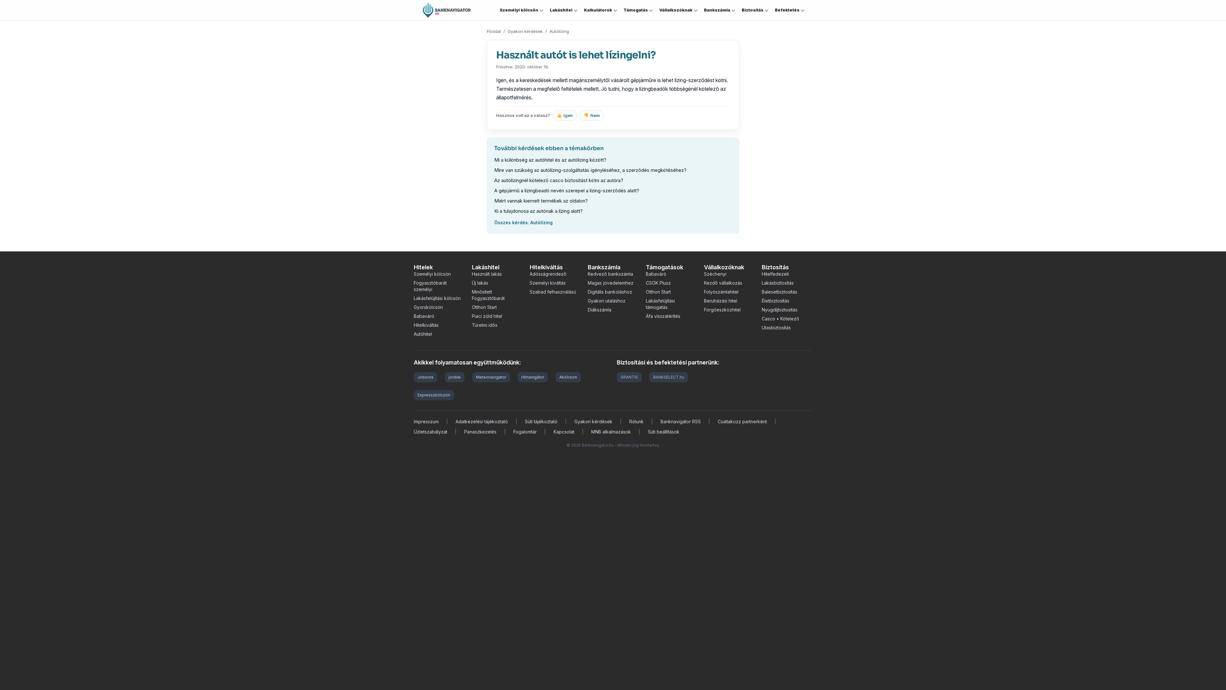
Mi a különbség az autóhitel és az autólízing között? (550, 160)
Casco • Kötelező (780, 318)
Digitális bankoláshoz (610, 292)
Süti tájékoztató (541, 421)
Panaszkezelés (480, 431)
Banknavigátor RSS (681, 421)
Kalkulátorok (598, 9)
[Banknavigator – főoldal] (446, 10)
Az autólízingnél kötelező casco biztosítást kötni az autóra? (558, 180)
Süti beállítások (663, 431)
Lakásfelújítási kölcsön (437, 298)
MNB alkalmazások (611, 431)
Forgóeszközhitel (722, 309)
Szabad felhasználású (553, 292)
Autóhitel (423, 334)
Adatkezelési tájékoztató (482, 421)
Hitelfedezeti (775, 274)
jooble (455, 377)
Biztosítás (752, 9)
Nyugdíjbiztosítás (780, 309)
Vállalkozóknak (675, 9)
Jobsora (425, 377)
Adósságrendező (548, 274)
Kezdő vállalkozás (723, 283)
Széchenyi (715, 274)
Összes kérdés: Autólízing (523, 222)
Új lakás (480, 283)
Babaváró (424, 316)
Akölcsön (568, 377)
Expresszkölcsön (434, 395)
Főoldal (494, 31)
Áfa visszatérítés (663, 316)
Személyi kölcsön (519, 9)
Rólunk (636, 421)
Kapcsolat (564, 431)
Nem (592, 115)
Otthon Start (484, 307)
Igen (565, 115)
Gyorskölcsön (428, 307)
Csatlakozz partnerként (742, 421)
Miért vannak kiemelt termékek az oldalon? (541, 201)
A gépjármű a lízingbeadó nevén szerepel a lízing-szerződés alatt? (566, 191)
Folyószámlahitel (721, 292)
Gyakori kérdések (525, 31)
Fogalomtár (525, 431)
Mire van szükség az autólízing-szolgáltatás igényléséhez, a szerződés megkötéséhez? (590, 170)
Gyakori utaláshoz (606, 300)
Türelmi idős (484, 325)
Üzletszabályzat (430, 431)
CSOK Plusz (658, 283)
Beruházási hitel (720, 300)
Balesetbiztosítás (779, 292)
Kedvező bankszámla (610, 274)
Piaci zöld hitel (487, 316)
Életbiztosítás (775, 300)
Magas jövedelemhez (610, 283)
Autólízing (559, 31)
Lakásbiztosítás (778, 283)
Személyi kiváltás (548, 283)
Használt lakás (487, 274)
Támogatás (636, 9)
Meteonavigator (491, 377)
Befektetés (787, 9)
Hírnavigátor (532, 377)
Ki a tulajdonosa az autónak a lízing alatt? (538, 211)
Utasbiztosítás (776, 327)
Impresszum (426, 421)
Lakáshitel (561, 9)
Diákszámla (599, 309)
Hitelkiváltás (426, 325)
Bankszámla (717, 9)
